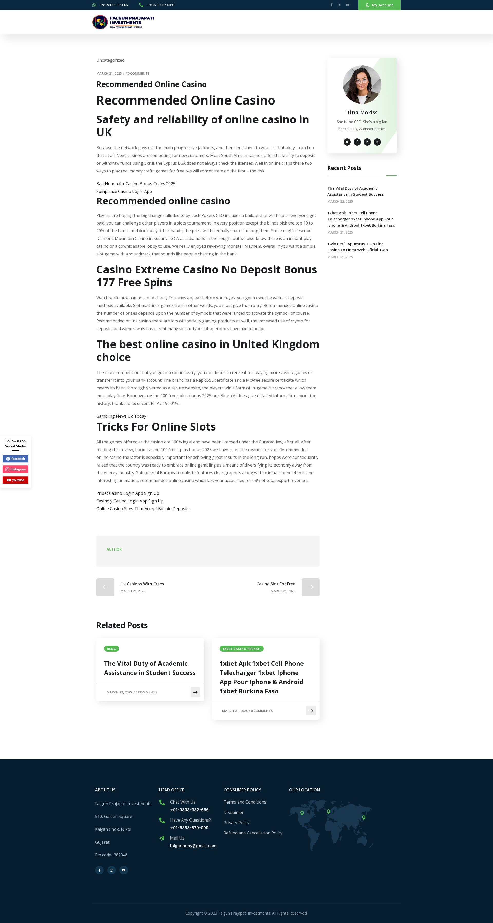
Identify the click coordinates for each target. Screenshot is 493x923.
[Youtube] (347, 5)
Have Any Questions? (190, 820)
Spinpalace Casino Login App (124, 191)
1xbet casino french (242, 649)
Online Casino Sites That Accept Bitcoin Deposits (143, 508)
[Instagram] (339, 5)
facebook (18, 458)
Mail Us (177, 838)
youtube (18, 480)
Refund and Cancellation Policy (253, 833)
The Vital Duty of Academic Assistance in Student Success (150, 668)
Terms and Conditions (245, 802)
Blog (111, 649)
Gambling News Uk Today (121, 416)
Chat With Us (182, 802)
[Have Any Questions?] (162, 820)
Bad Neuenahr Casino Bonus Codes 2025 (135, 184)
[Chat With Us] (162, 802)
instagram (18, 469)
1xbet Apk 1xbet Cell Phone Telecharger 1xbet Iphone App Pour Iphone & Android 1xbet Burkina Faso (262, 677)
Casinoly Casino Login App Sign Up (130, 501)
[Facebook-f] (331, 5)
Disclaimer (234, 812)
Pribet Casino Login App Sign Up (127, 493)
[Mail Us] (161, 838)
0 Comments (139, 73)
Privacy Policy (236, 822)
